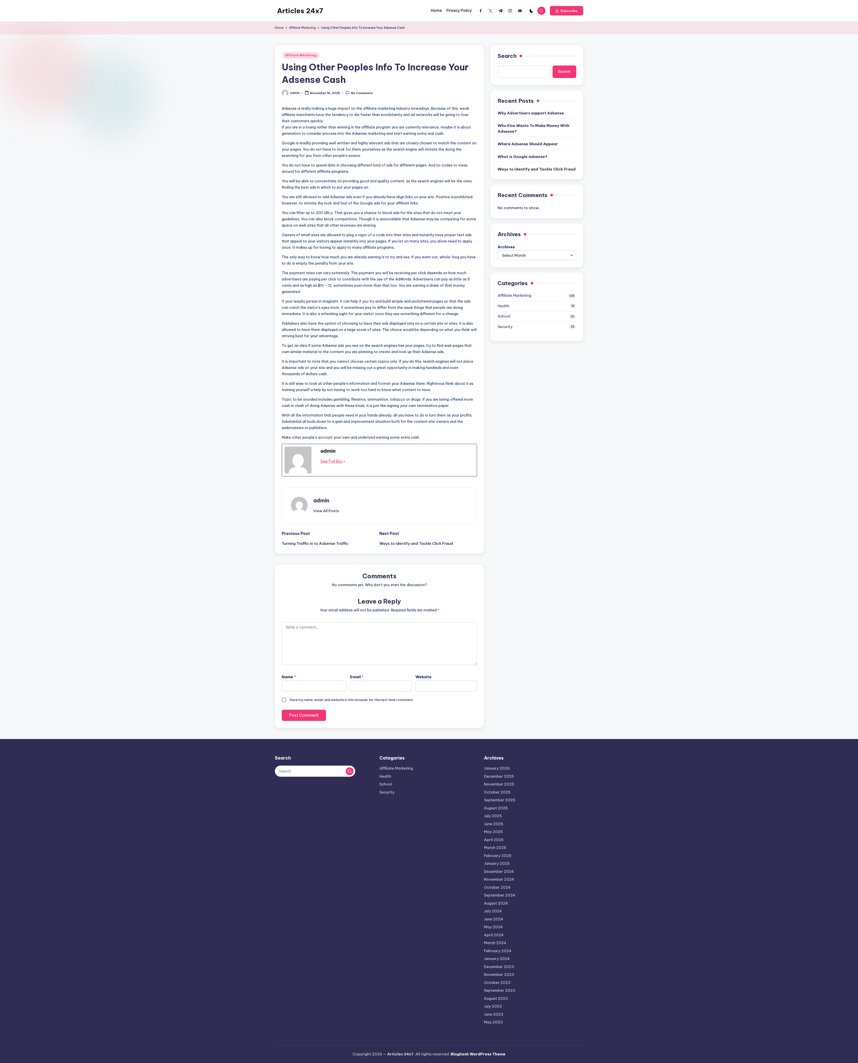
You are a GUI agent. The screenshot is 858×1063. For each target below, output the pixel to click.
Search (507, 56)
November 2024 (499, 879)
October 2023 (497, 982)
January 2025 (497, 863)
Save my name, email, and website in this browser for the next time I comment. (352, 700)
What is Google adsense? (522, 156)
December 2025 (499, 776)
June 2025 (493, 823)
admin (321, 500)
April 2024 (494, 934)
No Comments (362, 93)
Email (357, 676)
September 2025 (499, 800)
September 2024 (499, 895)
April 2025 (494, 839)
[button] (566, 10)
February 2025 (497, 855)
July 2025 (493, 815)
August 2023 (496, 998)
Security (505, 326)
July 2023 (493, 1006)
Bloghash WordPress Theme (478, 1054)
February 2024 (497, 950)
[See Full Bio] (344, 461)
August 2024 (496, 903)
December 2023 (499, 966)
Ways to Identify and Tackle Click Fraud (537, 169)
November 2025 (499, 784)
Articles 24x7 (300, 10)
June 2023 (493, 1014)
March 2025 (495, 847)
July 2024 (493, 911)
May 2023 (493, 1022)
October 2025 (497, 792)
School (504, 316)
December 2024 (499, 871)
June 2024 (493, 919)
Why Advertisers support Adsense (531, 112)
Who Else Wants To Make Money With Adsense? (533, 128)
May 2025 (493, 831)
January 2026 (497, 768)
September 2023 (499, 990)
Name (289, 676)
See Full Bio (331, 461)
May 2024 (493, 926)
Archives (506, 246)
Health (503, 305)
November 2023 (499, 974)
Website (423, 676)
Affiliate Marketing (301, 55)
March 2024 (495, 942)
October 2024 (497, 887)
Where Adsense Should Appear (528, 143)
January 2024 (497, 958)
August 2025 (496, 808)
